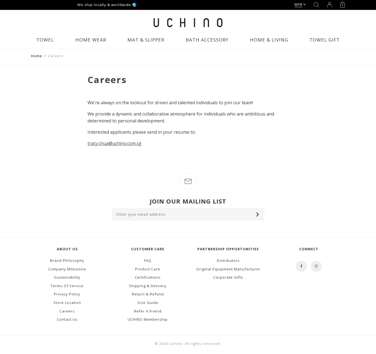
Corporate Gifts (228, 277)
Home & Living (269, 40)
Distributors (228, 260)
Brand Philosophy (67, 260)
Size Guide (147, 302)
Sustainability (67, 277)
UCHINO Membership (148, 319)
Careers (67, 311)
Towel (45, 40)
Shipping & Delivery (148, 285)
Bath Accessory (207, 40)
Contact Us (67, 319)
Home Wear (90, 40)
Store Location (67, 302)
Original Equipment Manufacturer (228, 269)
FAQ (147, 260)
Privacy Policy (67, 294)
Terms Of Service (67, 285)
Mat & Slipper (145, 40)
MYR (299, 4)
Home (36, 55)
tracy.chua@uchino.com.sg (114, 143)
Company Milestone (67, 269)
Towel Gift (324, 40)
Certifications (148, 277)
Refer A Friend (148, 311)
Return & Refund (148, 294)
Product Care (147, 269)
